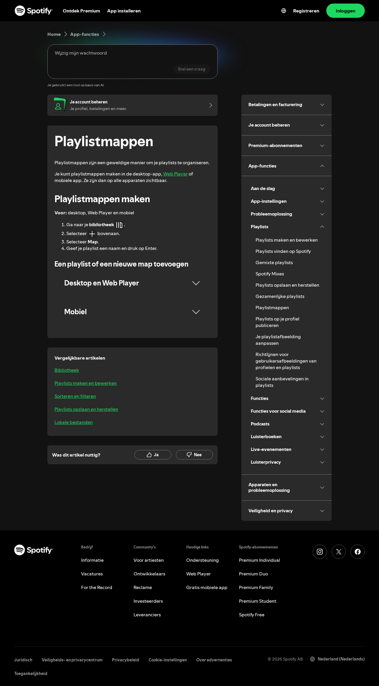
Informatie (92, 560)
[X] (339, 552)
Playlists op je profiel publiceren (277, 321)
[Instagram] (320, 552)
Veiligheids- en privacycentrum (72, 660)
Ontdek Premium (81, 10)
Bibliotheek (66, 370)
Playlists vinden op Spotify (283, 251)
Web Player (175, 173)
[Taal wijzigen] (283, 10)
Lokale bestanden (73, 422)
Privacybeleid (125, 660)
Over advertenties (214, 660)
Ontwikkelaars (149, 573)
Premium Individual (259, 560)
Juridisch (23, 660)
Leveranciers (147, 614)
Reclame (143, 587)
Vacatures (92, 573)
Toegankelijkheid (30, 674)
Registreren (306, 10)
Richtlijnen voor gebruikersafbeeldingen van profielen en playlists (286, 361)
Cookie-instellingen (168, 660)
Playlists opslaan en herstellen (86, 409)
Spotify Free (251, 614)
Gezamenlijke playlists (280, 296)
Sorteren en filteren (75, 396)
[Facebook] (358, 552)
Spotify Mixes (270, 273)
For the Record (96, 587)
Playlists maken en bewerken (85, 383)
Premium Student (257, 601)
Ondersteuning (202, 560)
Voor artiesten (149, 560)
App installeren (124, 10)
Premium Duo (253, 573)
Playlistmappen (272, 307)
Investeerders (148, 601)
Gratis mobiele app (206, 587)
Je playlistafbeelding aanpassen (278, 339)
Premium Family (256, 587)
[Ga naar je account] (209, 105)
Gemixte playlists (274, 262)
